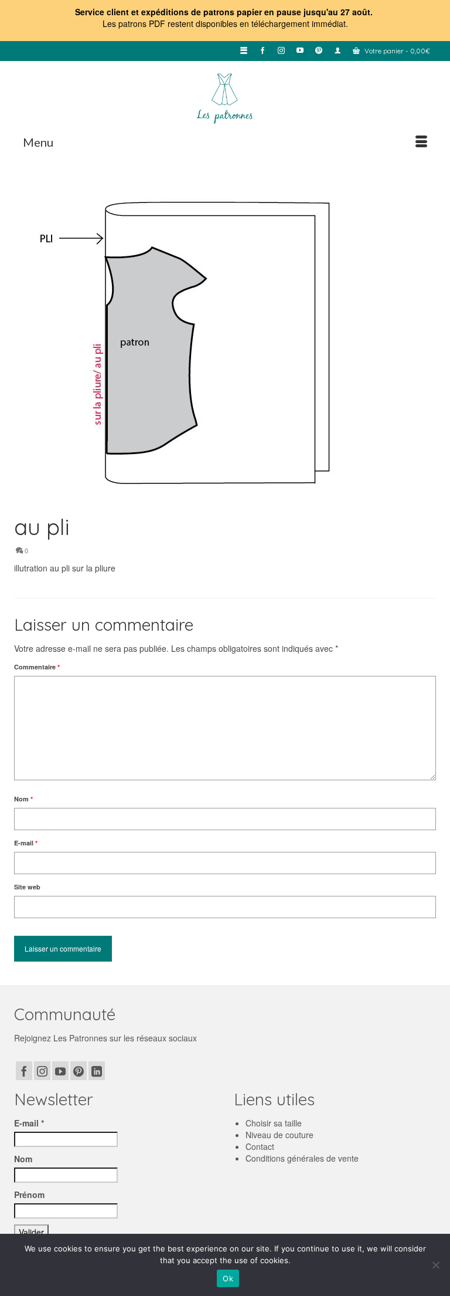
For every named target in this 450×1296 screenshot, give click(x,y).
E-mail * (29, 1123)
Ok (228, 1278)
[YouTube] (60, 1070)
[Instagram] (42, 1070)
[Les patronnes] (225, 97)
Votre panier (396, 50)
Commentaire (37, 666)
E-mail (26, 842)
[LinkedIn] (96, 1070)
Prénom (29, 1194)
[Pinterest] (78, 1070)
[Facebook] (24, 1070)
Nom (23, 798)
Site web (27, 886)
